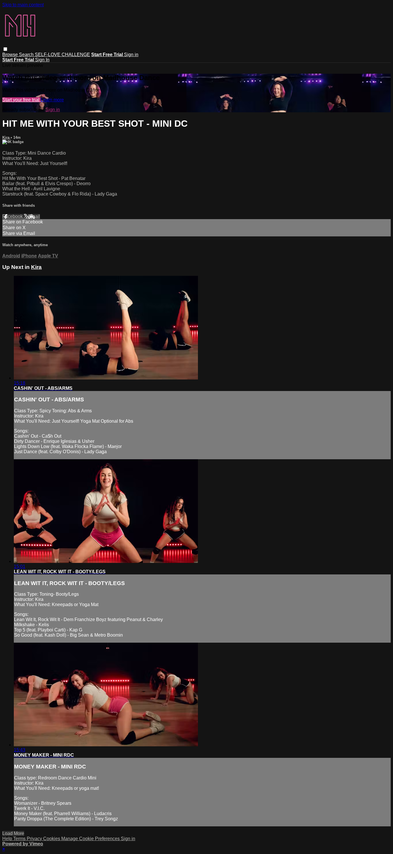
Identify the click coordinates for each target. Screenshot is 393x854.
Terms (20, 838)
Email (34, 216)
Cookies (52, 838)
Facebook (13, 216)
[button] (5, 49)
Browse (10, 54)
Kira (6, 137)
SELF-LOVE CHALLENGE (62, 54)
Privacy (35, 838)
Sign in (131, 54)
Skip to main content (23, 4)
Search (27, 54)
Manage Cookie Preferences (91, 838)
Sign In (42, 59)
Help (7, 838)
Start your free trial (21, 99)
